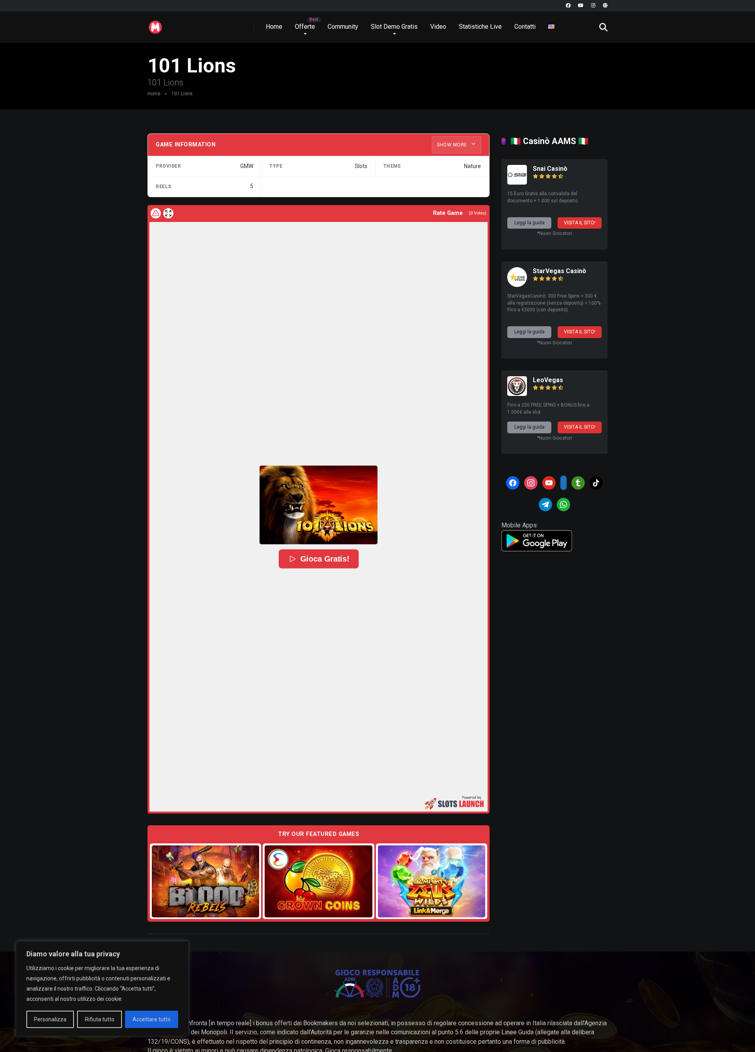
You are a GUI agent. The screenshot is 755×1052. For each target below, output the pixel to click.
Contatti (525, 26)
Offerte (305, 26)
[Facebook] (568, 5)
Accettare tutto (152, 1019)
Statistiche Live (480, 26)
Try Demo (205, 881)
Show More (452, 145)
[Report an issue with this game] (156, 213)
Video (438, 26)
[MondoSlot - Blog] (155, 24)
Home (274, 26)
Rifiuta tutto (99, 1019)
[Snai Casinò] (517, 182)
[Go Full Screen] (168, 213)
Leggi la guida (529, 223)
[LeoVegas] (517, 394)
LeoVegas (548, 380)
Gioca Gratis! (324, 559)
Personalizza (50, 1019)
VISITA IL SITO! (579, 223)
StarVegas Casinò (559, 271)
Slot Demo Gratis (394, 26)
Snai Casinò (550, 168)
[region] (102, 988)
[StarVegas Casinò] (517, 284)
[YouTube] (581, 5)
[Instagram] (593, 5)
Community (343, 26)
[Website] (605, 5)
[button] (319, 505)
